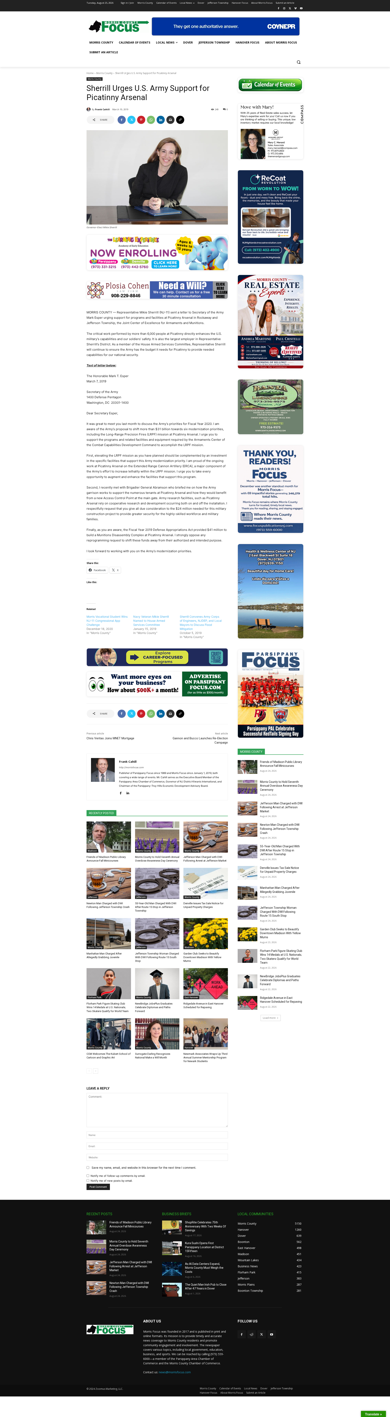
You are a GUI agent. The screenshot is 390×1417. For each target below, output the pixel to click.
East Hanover (191, 997)
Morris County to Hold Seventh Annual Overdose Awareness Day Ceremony (281, 785)
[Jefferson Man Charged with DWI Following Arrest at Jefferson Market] (205, 837)
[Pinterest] (141, 120)
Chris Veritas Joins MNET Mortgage (110, 738)
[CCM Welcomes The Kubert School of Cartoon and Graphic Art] (109, 1033)
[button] (298, 62)
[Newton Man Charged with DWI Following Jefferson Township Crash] (109, 883)
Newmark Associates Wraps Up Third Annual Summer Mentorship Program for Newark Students (205, 1057)
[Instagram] (284, 8)
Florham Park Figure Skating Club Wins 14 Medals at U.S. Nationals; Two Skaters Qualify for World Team (108, 1007)
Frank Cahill (102, 109)
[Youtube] (301, 8)
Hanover (189, 1047)
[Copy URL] (180, 120)
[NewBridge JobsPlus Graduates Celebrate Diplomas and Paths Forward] (157, 983)
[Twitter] (290, 8)
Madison (92, 850)
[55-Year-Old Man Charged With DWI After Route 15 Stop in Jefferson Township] (157, 883)
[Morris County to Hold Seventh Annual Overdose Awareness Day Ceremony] (157, 837)
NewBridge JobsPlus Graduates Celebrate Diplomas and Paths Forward (153, 1007)
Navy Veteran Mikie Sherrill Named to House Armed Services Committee (151, 620)
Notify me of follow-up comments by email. (118, 1175)
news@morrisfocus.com (175, 1372)
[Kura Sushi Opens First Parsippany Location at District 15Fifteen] (172, 1248)
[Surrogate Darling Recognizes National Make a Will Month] (157, 1033)
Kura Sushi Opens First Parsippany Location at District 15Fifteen (204, 1247)
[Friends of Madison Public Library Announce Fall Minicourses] (109, 837)
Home (90, 73)
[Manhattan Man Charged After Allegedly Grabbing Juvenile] (109, 933)
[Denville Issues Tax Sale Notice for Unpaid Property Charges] (205, 883)
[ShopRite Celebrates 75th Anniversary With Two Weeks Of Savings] (172, 1227)
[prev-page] (89, 1071)
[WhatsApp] (151, 120)
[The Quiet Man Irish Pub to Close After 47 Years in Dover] (172, 1290)
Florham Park (94, 997)
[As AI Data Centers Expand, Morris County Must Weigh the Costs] (172, 1269)
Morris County (104, 73)
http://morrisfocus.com (131, 767)
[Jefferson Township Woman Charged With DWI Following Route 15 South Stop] (157, 933)
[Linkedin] (161, 120)
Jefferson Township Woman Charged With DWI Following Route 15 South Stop (157, 957)
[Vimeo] (295, 8)
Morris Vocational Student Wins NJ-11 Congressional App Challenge (107, 620)
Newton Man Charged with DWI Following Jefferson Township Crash (279, 828)
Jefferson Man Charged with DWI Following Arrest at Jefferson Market (281, 807)
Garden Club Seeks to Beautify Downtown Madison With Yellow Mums (202, 957)
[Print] (170, 120)
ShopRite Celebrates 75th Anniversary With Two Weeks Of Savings (205, 1226)
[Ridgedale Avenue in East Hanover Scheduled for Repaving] (205, 983)
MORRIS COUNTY (251, 751)
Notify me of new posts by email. (112, 1180)
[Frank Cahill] (89, 109)
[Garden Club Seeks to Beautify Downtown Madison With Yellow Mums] (205, 933)
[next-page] (95, 1071)
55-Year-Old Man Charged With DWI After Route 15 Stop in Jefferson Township (155, 907)
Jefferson (92, 897)
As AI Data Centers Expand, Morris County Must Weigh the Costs (204, 1267)
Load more (269, 1018)
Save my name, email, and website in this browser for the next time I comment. (144, 1167)
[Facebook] (278, 8)
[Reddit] (252, 1334)
